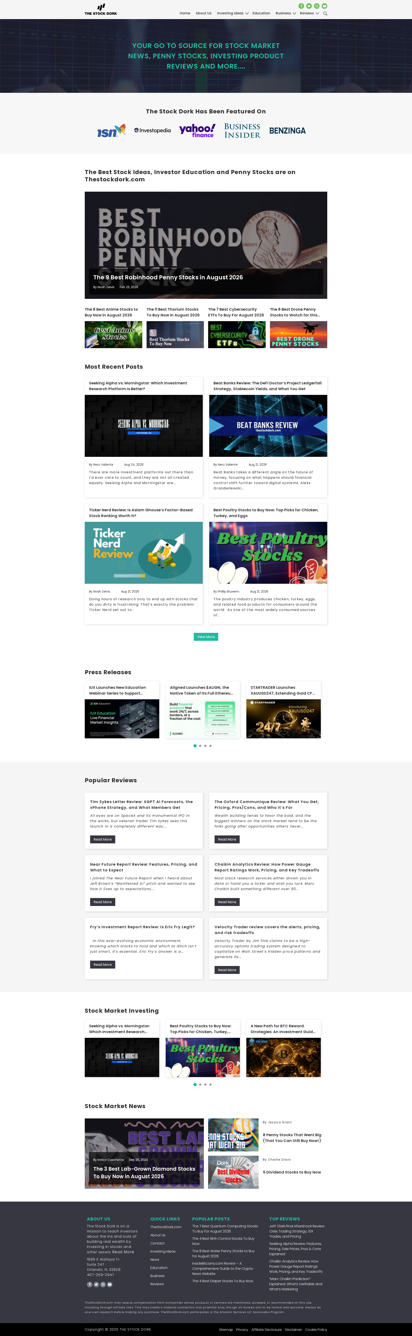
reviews (307, 13)
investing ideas (230, 13)
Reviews (157, 1284)
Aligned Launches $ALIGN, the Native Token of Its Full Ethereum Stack (202, 690)
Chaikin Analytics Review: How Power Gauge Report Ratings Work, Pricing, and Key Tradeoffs (267, 867)
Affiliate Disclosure (266, 1329)
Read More (103, 839)
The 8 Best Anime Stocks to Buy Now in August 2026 (111, 312)
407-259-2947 (100, 1274)
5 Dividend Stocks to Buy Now (292, 1172)
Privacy (242, 1329)
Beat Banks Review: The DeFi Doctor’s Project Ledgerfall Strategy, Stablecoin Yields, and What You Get (268, 385)
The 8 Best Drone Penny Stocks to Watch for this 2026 (293, 312)
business (283, 13)
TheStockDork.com (166, 1227)
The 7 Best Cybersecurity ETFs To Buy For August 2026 (236, 312)
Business (157, 1275)
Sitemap (226, 1329)
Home (185, 13)
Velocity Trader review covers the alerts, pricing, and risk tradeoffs (268, 929)
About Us (204, 13)
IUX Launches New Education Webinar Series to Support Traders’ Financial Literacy (117, 690)
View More (206, 636)
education (261, 13)
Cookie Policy (316, 1329)
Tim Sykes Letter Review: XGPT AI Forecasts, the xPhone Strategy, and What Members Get (141, 804)
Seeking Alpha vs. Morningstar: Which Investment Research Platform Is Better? (138, 385)
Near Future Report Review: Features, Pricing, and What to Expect (143, 867)
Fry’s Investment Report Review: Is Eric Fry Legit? (142, 927)
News (154, 1259)
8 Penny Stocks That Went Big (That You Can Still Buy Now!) (292, 1137)
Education (159, 1267)
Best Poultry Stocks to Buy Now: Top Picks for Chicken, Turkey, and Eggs (266, 512)
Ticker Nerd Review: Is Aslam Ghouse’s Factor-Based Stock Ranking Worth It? (141, 512)
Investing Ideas (163, 1251)
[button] (195, 746)
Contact (157, 1243)
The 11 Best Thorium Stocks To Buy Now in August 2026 (173, 312)
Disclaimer (293, 1329)
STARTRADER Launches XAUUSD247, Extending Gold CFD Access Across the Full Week (283, 690)
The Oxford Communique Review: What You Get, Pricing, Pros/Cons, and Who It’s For (267, 804)
